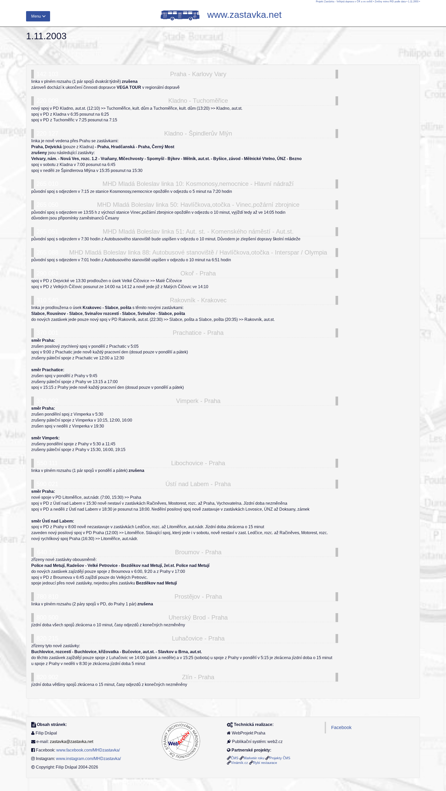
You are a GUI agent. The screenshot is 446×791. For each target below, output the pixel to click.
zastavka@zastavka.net (71, 741)
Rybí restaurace (265, 763)
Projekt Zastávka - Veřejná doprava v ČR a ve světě (344, 1)
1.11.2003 (413, 1)
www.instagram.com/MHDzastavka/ (88, 758)
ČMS (234, 758)
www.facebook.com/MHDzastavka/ (88, 750)
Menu (36, 16)
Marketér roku (254, 758)
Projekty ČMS (279, 758)
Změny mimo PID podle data (390, 1)
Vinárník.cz (239, 763)
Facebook (341, 727)
